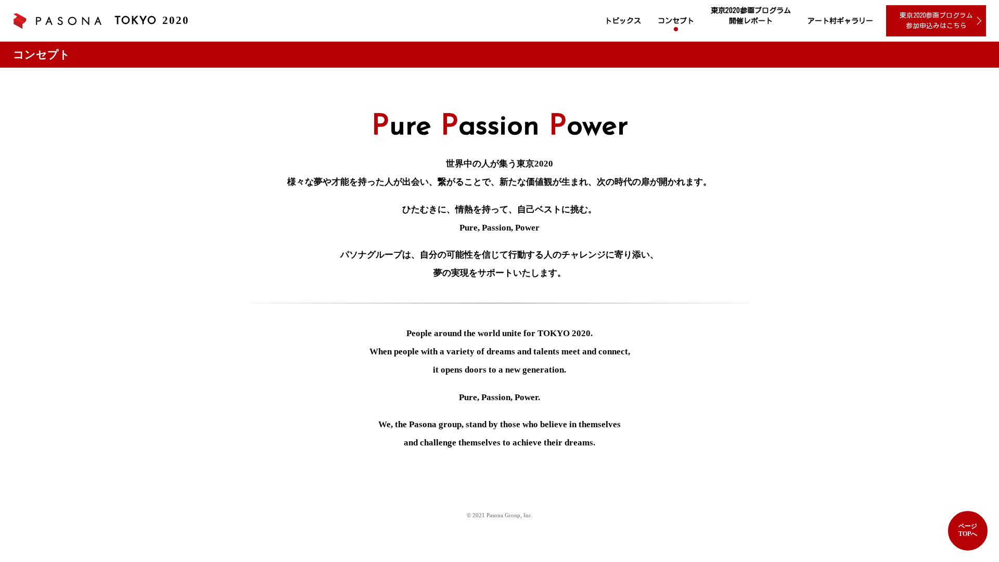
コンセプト (676, 20)
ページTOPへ (967, 530)
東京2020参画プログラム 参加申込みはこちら (936, 20)
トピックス (623, 20)
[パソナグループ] (57, 21)
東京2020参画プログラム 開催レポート (751, 15)
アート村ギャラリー (840, 20)
